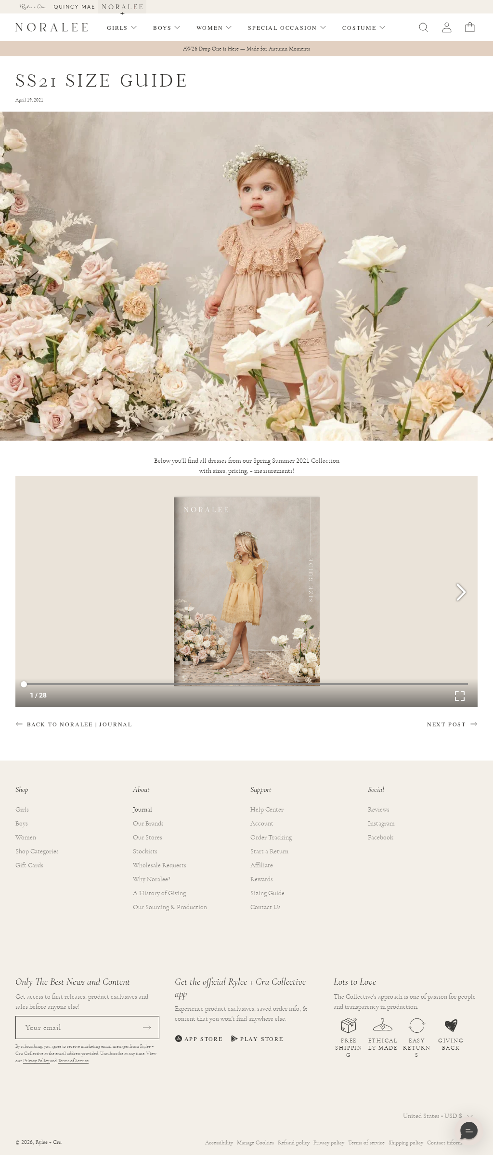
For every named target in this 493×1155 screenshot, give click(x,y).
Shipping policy (406, 1142)
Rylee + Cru (49, 1142)
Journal (142, 809)
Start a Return (269, 851)
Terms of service (366, 1142)
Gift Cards (29, 865)
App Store (203, 1038)
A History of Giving (159, 893)
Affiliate (261, 865)
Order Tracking (271, 837)
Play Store (262, 1038)
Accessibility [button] (219, 1142)
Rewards (261, 879)
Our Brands (148, 823)
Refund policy (294, 1142)
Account (261, 823)
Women (25, 837)
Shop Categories (37, 851)
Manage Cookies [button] (255, 1142)
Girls (22, 809)
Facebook (380, 837)
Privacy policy (328, 1142)
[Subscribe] (146, 1027)
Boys (21, 823)
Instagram (381, 823)
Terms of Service (73, 1060)
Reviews (378, 809)
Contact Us (265, 907)
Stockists (145, 851)
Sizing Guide (267, 893)
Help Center (267, 809)
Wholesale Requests (159, 865)
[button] (122, 27)
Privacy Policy (36, 1060)
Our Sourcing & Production (170, 907)
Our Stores (147, 837)
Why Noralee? (151, 879)
